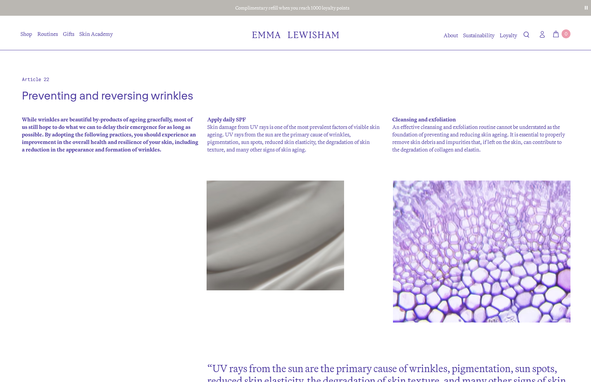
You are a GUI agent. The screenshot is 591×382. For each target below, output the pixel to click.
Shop (26, 33)
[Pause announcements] (586, 8)
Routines (47, 33)
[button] (526, 36)
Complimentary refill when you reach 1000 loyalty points (292, 8)
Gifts (68, 33)
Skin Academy (96, 33)
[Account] (540, 34)
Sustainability (479, 35)
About (451, 35)
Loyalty (508, 35)
